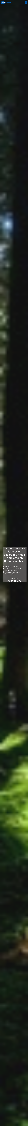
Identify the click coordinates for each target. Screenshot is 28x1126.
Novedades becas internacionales (11, 571)
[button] (26, 2)
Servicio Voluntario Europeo (13, 573)
